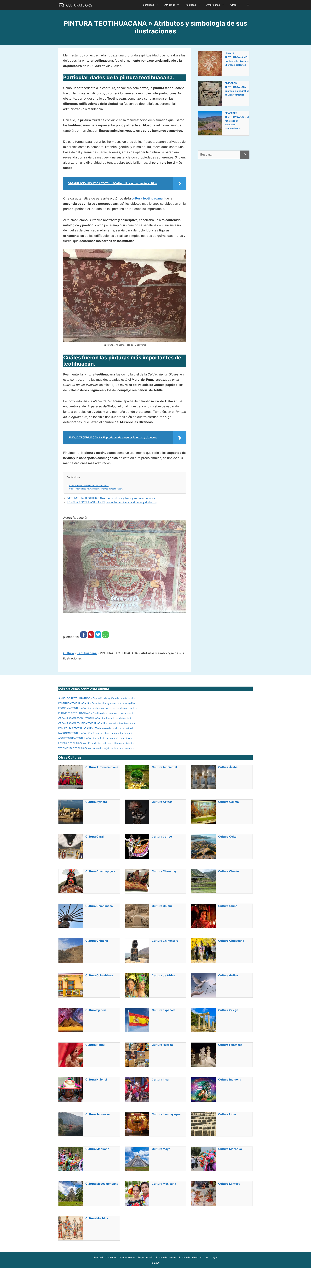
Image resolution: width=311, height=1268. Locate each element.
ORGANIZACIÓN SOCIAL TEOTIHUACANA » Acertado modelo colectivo (96, 718)
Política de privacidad (190, 1257)
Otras (233, 4)
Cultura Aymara (96, 801)
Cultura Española (163, 1010)
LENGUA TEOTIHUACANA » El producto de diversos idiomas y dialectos (111, 502)
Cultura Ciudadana (231, 940)
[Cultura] (75, 5)
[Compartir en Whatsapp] (105, 637)
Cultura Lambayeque (166, 1114)
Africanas (169, 4)
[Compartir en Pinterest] (91, 637)
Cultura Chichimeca (99, 906)
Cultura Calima (228, 801)
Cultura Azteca (162, 801)
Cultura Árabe (227, 767)
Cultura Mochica (96, 1218)
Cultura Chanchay (164, 871)
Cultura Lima (227, 1114)
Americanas (213, 4)
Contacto (111, 1257)
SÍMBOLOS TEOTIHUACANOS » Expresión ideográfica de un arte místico (237, 89)
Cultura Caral (94, 836)
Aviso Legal (211, 1257)
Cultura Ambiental (164, 767)
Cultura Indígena (229, 1079)
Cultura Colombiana (99, 975)
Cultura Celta (227, 836)
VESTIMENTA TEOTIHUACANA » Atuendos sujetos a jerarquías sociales (111, 498)
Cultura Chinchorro (165, 940)
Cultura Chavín (228, 871)
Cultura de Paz (228, 975)
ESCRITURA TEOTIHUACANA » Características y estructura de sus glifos (96, 703)
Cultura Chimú (162, 906)
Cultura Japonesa (97, 1114)
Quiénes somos (127, 1257)
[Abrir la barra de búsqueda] (248, 5)
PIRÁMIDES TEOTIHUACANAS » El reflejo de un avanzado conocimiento (237, 121)
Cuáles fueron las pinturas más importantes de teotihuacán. (96, 489)
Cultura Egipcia (95, 1010)
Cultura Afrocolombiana (101, 767)
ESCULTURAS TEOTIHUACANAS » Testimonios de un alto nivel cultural (95, 728)
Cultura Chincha (96, 940)
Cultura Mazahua (230, 1149)
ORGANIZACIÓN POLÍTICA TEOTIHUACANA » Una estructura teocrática (96, 723)
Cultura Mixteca (229, 1183)
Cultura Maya (161, 1149)
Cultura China (227, 906)
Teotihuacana (87, 653)
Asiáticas (191, 4)
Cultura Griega (228, 1010)
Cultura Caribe (162, 836)
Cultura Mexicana (164, 1183)
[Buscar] (244, 155)
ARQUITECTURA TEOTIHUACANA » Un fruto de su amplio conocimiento (96, 738)
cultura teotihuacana (147, 198)
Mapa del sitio (145, 1257)
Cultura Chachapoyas (100, 871)
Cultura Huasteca (230, 1044)
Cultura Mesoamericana (101, 1183)
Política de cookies (166, 1257)
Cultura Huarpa (162, 1044)
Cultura (68, 653)
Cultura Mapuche (97, 1149)
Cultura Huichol (96, 1079)
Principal (98, 1257)
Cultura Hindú (95, 1044)
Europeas (148, 4)
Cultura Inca (160, 1079)
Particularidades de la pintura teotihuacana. (89, 485)
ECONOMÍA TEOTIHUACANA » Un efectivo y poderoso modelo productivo (97, 708)
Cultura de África (163, 975)
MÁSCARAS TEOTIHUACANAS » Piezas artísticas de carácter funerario (95, 733)
